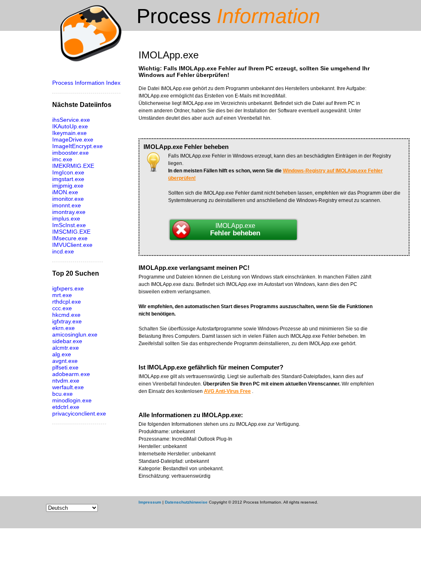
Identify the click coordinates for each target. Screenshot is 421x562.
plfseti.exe (65, 367)
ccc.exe (62, 308)
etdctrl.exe (65, 407)
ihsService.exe (71, 119)
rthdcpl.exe (66, 301)
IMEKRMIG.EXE (73, 166)
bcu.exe (62, 393)
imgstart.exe (68, 179)
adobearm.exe (71, 374)
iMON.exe (65, 192)
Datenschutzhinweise (186, 502)
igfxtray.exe (67, 321)
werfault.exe (68, 387)
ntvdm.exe (65, 380)
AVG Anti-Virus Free (227, 391)
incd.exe (63, 251)
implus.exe (66, 218)
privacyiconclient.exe (79, 413)
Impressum (150, 502)
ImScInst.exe (69, 225)
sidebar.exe (67, 341)
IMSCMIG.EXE (71, 231)
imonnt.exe (66, 205)
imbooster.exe (70, 152)
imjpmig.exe (67, 185)
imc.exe (62, 159)
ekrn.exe (63, 328)
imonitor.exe (68, 198)
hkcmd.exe (66, 314)
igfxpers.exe (68, 288)
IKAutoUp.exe (70, 126)
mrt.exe (62, 295)
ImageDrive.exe (72, 139)
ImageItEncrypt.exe (77, 146)
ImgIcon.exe (68, 172)
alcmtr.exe (65, 347)
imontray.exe (69, 212)
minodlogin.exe (72, 400)
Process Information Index (86, 82)
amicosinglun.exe (74, 334)
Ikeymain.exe (69, 133)
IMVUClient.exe (72, 245)
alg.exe (61, 354)
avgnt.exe (65, 361)
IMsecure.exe (70, 238)
